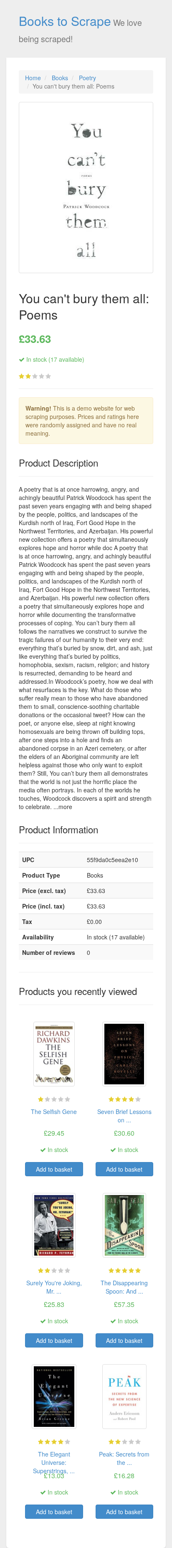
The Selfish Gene (54, 1111)
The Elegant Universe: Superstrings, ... (54, 1462)
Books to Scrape (65, 20)
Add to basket (54, 1169)
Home (33, 78)
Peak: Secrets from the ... (124, 1458)
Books (60, 78)
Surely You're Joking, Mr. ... (54, 1287)
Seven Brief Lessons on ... (124, 1115)
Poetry (87, 78)
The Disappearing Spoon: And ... (124, 1287)
